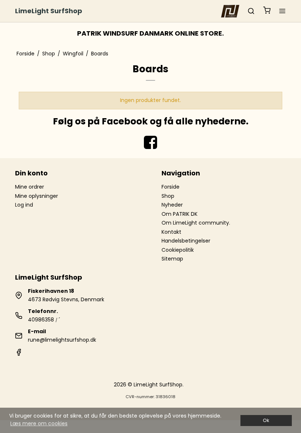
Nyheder (172, 204)
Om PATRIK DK (179, 214)
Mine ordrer (29, 186)
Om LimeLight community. (196, 222)
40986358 (41, 319)
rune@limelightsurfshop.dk (62, 339)
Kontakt (171, 232)
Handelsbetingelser (186, 240)
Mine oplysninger (36, 196)
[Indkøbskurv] (267, 11)
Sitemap (172, 258)
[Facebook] (18, 354)
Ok (266, 420)
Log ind (24, 204)
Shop (168, 196)
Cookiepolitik (178, 250)
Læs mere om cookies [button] (39, 423)
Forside (170, 186)
